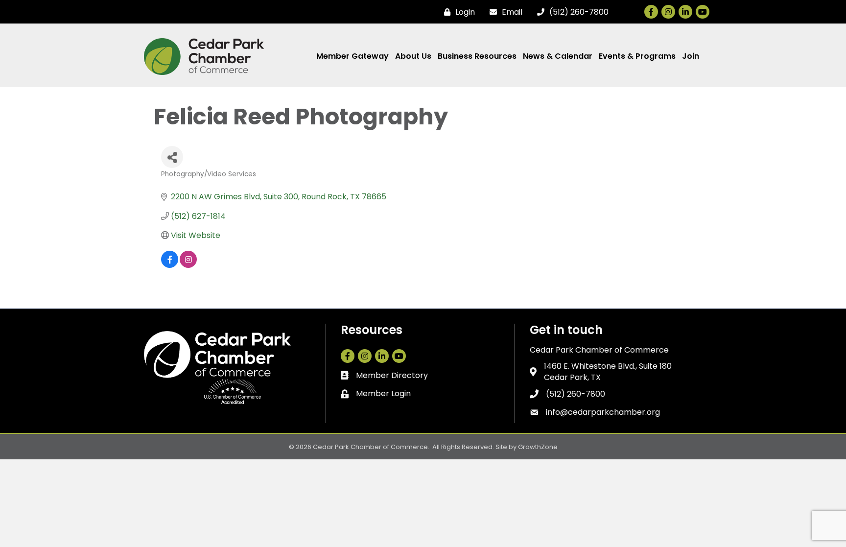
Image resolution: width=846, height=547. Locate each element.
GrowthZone (538, 447)
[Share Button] (172, 157)
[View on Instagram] (188, 265)
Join (690, 56)
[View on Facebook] (169, 265)
